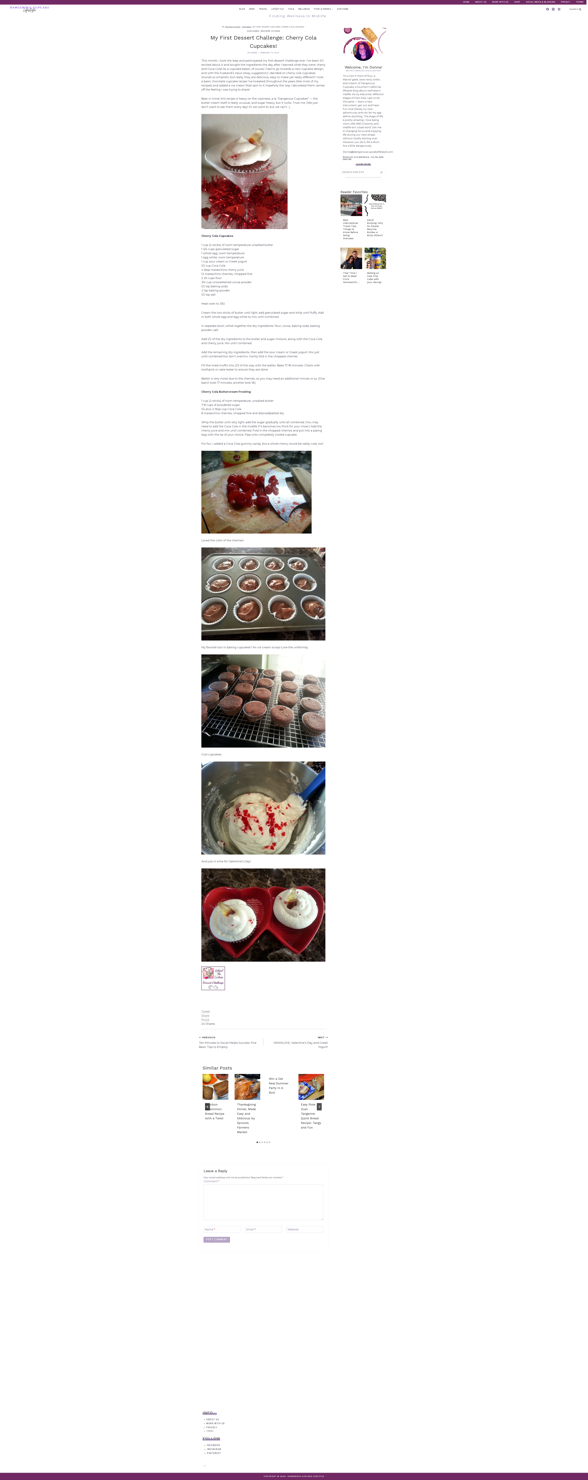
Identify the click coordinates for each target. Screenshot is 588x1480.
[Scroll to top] (580, 1472)
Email (251, 1229)
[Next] (319, 1106)
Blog (242, 9)
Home (466, 2)
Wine (252, 9)
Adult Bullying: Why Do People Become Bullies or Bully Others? (375, 227)
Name (210, 1229)
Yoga (291, 9)
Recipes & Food (270, 31)
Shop (517, 2)
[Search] (381, 172)
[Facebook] (547, 9)
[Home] (223, 27)
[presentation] (215, 1087)
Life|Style (277, 9)
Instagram (214, 1449)
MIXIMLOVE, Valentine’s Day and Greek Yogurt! (301, 1042)
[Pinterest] (559, 9)
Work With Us (500, 2)
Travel (263, 9)
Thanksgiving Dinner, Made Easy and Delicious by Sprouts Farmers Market (246, 1118)
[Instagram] (553, 9)
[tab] (257, 1142)
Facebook (213, 1445)
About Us (480, 2)
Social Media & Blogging (541, 2)
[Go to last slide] (207, 1106)
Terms (580, 2)
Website (293, 1229)
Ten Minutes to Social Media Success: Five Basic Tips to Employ (227, 1042)
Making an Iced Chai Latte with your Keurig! (374, 278)
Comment (211, 1181)
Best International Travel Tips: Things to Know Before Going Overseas (350, 229)
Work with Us (215, 1423)
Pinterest (214, 1453)
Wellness (304, 9)
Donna (254, 53)
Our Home (343, 9)
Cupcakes (253, 31)
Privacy (565, 2)
